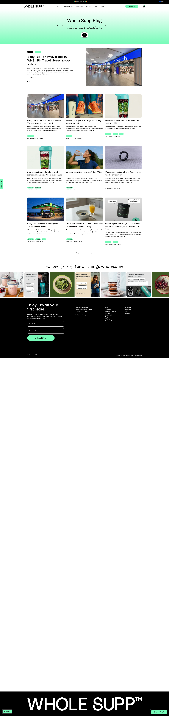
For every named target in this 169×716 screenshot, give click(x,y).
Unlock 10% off (66, 374)
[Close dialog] (121, 332)
